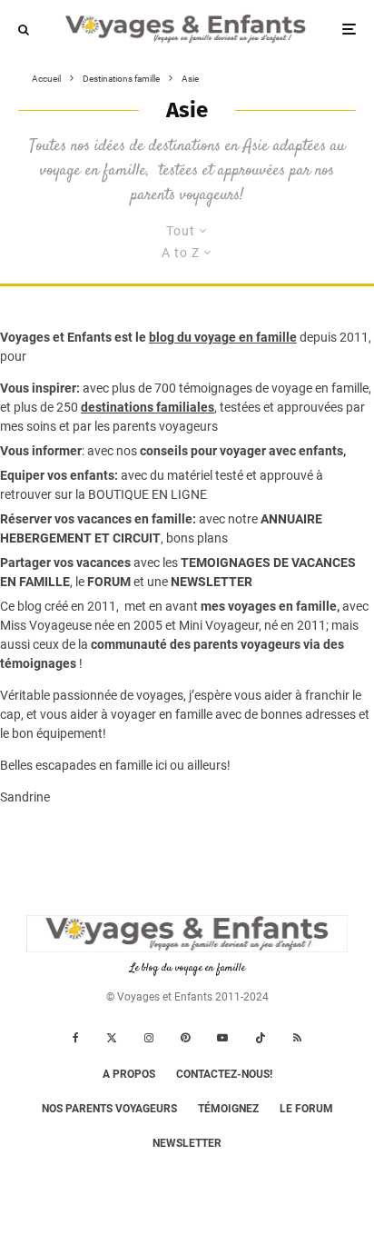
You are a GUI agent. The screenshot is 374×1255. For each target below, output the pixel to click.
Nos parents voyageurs (109, 1108)
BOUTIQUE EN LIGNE (147, 494)
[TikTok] (260, 1038)
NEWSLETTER (211, 581)
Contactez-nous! (224, 1074)
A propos (129, 1074)
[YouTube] (222, 1038)
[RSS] (297, 1038)
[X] (112, 1038)
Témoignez (228, 1108)
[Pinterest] (185, 1038)
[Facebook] (76, 1038)
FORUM (109, 581)
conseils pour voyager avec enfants (240, 450)
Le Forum (306, 1108)
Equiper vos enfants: (59, 475)
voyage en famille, (321, 388)
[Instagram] (149, 1038)
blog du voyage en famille (223, 337)
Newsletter (187, 1143)
